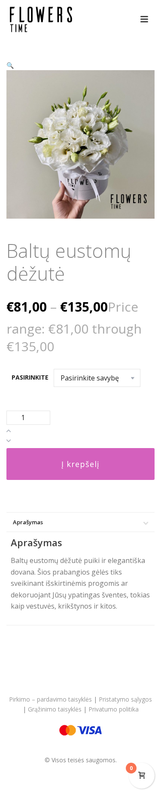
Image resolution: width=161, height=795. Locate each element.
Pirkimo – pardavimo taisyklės (50, 699)
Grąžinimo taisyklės (55, 709)
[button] (10, 65)
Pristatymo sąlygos (125, 699)
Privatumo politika (113, 709)
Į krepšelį (80, 464)
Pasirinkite (30, 377)
